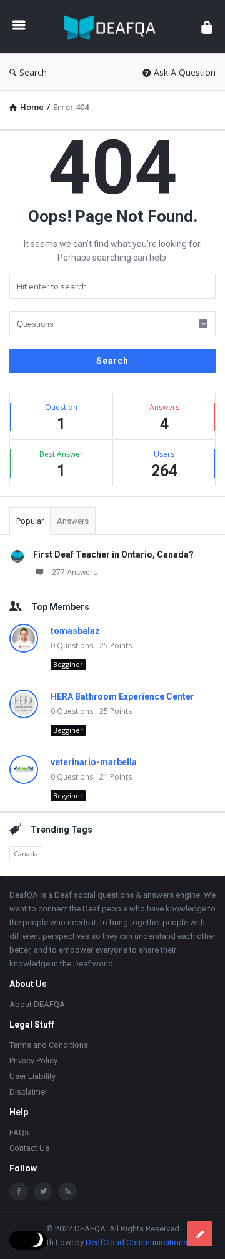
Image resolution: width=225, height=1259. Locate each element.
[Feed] (67, 1191)
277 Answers (74, 572)
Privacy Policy (33, 1060)
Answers (73, 521)
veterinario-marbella (94, 762)
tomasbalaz (75, 631)
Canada (26, 853)
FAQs (19, 1132)
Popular (30, 521)
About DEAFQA (37, 1004)
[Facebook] (18, 1191)
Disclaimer (28, 1091)
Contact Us (29, 1148)
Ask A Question (185, 72)
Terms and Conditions (48, 1045)
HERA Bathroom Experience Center (122, 696)
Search (33, 72)
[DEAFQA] (113, 26)
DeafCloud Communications (137, 1242)
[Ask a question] (200, 1233)
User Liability (32, 1076)
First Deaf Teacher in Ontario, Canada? (113, 554)
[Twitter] (43, 1191)
